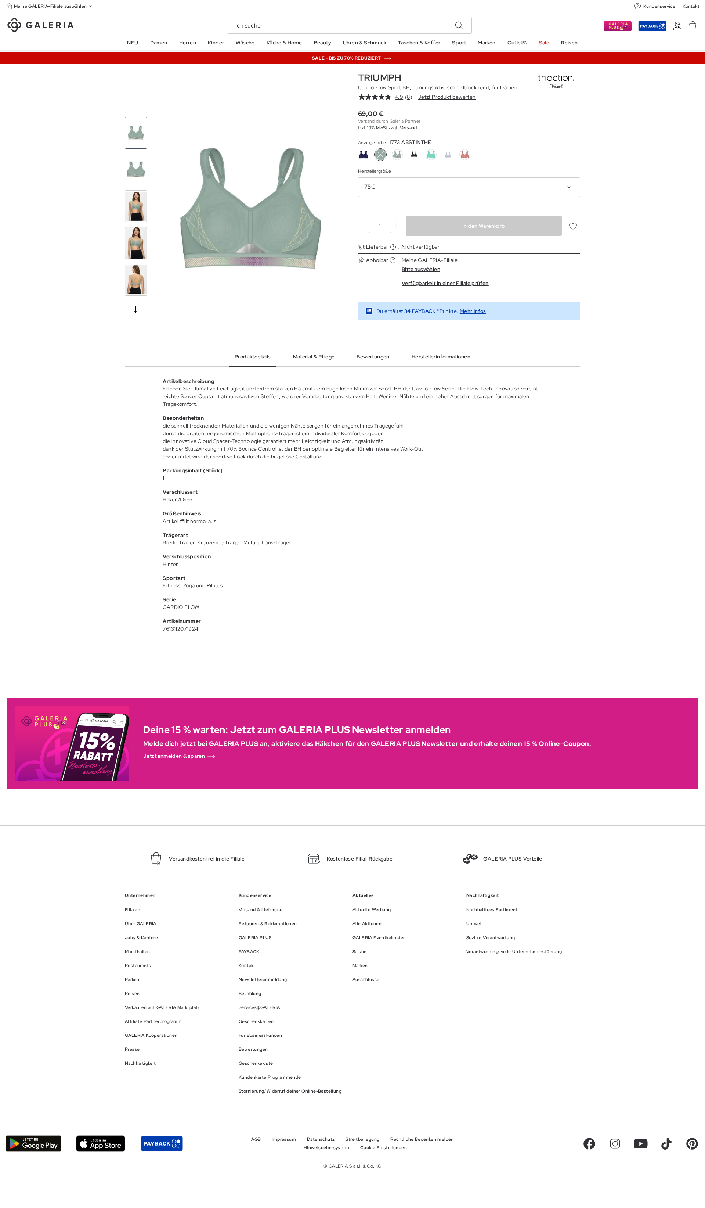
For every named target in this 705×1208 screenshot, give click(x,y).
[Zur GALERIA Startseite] (40, 26)
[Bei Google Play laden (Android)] (33, 1143)
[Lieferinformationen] (393, 247)
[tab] (250, 208)
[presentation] (136, 309)
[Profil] (677, 26)
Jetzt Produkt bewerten (447, 97)
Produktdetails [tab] (253, 356)
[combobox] (469, 187)
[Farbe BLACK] (414, 154)
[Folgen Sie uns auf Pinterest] (692, 1143)
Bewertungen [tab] (373, 356)
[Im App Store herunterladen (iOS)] (101, 1143)
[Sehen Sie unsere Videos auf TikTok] (666, 1143)
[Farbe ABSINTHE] (397, 154)
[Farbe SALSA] (464, 154)
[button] (50, 6)
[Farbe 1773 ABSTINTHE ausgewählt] (380, 154)
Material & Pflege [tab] (314, 356)
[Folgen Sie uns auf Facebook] (589, 1143)
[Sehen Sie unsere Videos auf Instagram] (615, 1143)
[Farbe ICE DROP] (431, 154)
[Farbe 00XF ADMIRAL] (363, 154)
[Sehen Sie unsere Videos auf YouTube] (640, 1143)
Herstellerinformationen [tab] (441, 356)
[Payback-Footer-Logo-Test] (161, 1143)
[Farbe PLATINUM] (447, 154)
